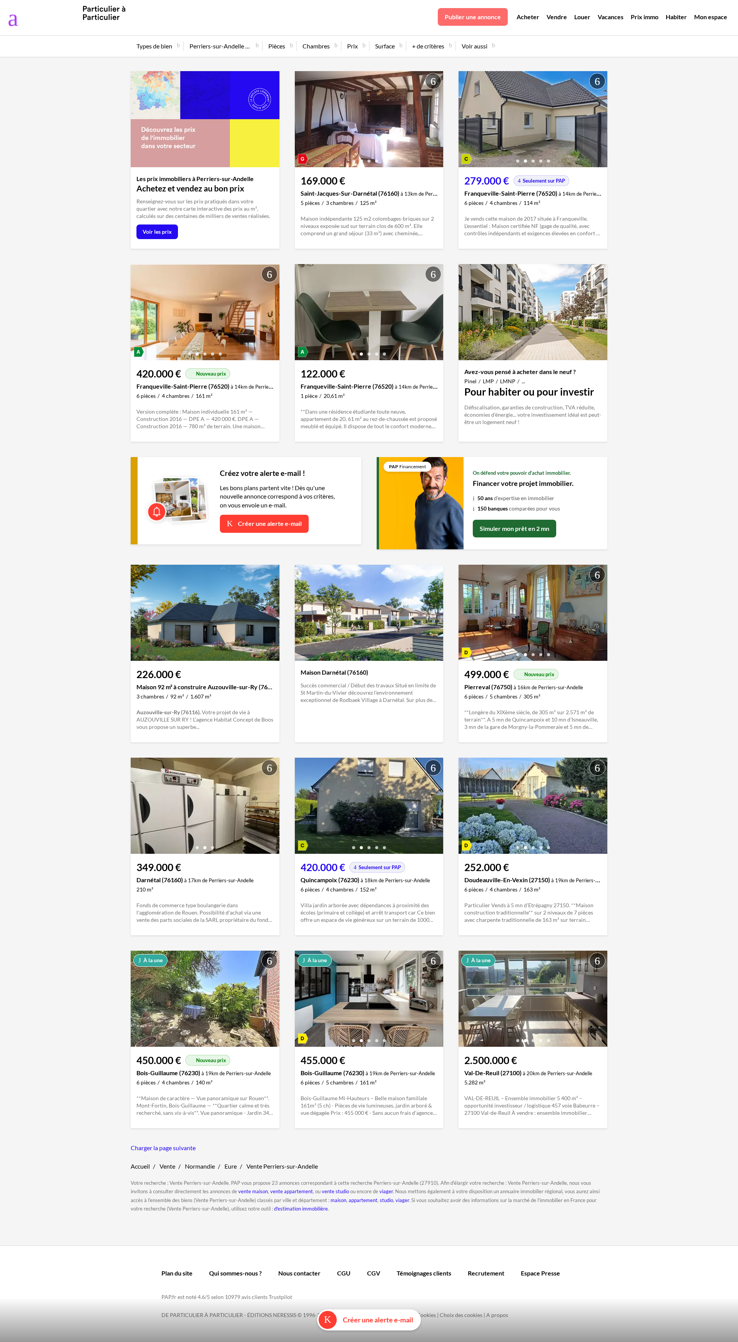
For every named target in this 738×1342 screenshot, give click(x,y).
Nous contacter (299, 1273)
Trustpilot (280, 1297)
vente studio (335, 1191)
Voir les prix (157, 231)
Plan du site (177, 1273)
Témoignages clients (424, 1273)
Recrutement (486, 1273)
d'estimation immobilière (301, 1209)
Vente (167, 1166)
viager (386, 1191)
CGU (344, 1273)
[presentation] (302, 121)
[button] (353, 158)
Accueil (140, 1166)
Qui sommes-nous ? (235, 1273)
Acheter (528, 16)
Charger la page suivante (163, 1147)
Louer (582, 16)
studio (386, 1200)
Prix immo (644, 16)
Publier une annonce (473, 16)
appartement (363, 1200)
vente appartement (291, 1191)
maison (338, 1200)
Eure (230, 1166)
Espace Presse (540, 1273)
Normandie (200, 1166)
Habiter (676, 16)
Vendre (557, 16)
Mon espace (710, 16)
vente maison (253, 1191)
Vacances (610, 16)
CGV (373, 1273)
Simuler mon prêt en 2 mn (514, 528)
